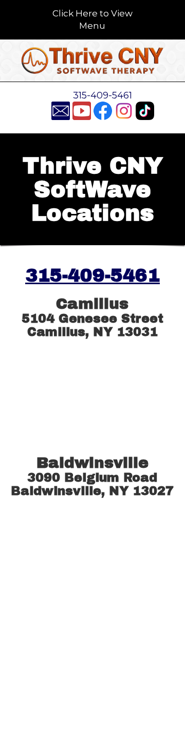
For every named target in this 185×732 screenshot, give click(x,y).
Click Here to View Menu (92, 19)
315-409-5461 (102, 95)
